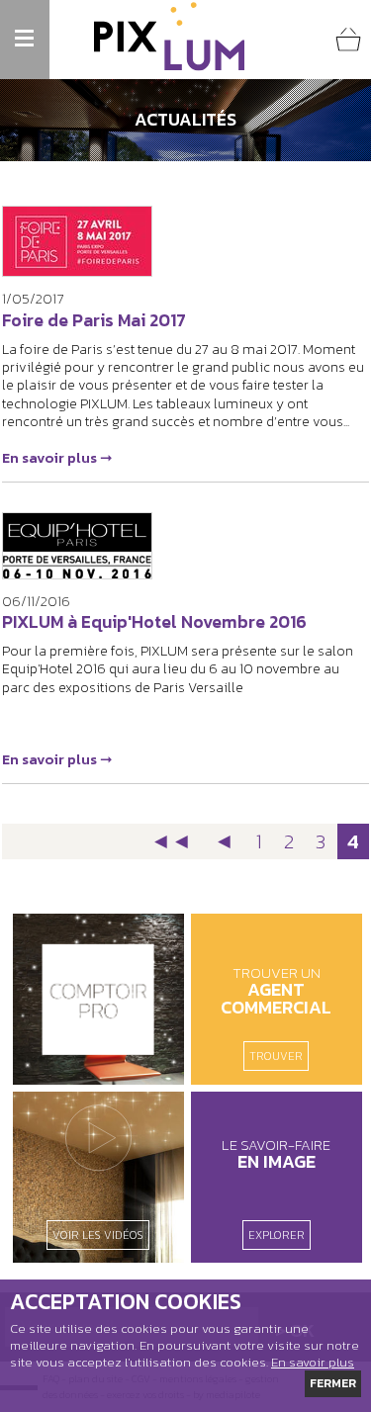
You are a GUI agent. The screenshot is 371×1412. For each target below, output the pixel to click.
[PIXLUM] (169, 36)
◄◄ (171, 841)
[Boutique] (98, 999)
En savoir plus (312, 1362)
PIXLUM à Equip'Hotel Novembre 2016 (154, 622)
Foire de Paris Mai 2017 (94, 320)
